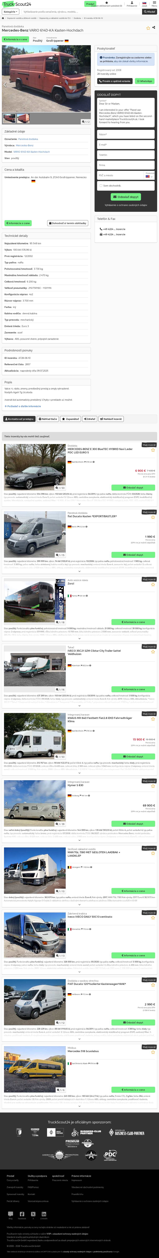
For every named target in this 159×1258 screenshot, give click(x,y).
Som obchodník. (112, 185)
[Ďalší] (87, 85)
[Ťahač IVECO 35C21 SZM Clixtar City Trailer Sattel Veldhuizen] (35, 669)
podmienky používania (103, 1251)
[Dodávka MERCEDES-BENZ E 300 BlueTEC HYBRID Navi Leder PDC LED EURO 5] (35, 467)
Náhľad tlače (49, 418)
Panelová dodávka (28, 139)
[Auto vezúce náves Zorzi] (35, 602)
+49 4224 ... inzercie (114, 229)
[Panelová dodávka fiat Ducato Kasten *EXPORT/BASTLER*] (35, 534)
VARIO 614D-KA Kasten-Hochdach (31, 151)
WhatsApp (146, 81)
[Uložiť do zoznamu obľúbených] (148, 28)
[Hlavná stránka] (3, 18)
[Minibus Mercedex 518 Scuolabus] (35, 1069)
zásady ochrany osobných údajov (77, 1251)
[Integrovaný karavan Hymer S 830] (35, 803)
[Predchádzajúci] (5, 85)
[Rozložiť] (79, 504)
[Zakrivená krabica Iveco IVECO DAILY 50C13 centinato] (35, 935)
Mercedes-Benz (24, 145)
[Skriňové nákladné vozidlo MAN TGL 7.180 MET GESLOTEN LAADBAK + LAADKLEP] (35, 870)
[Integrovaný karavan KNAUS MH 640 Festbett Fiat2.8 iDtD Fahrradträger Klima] (35, 736)
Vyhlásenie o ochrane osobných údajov (126, 205)
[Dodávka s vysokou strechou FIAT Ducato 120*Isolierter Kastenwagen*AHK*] (35, 1002)
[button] (154, 4)
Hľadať (151, 11)
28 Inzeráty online (106, 73)
